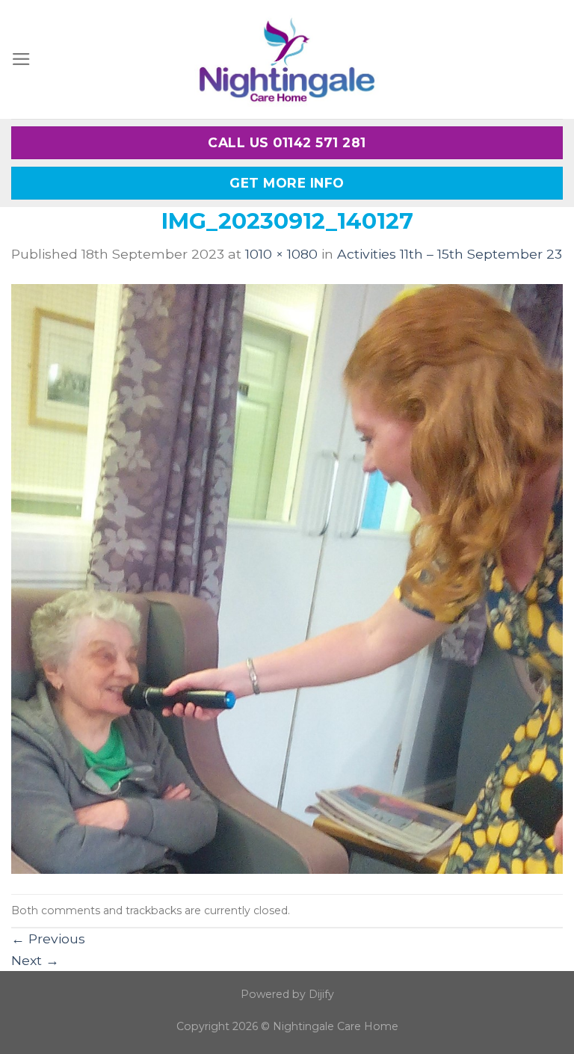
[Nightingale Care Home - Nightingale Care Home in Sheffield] (287, 59)
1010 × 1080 (281, 254)
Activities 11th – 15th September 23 (449, 254)
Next (35, 960)
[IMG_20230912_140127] (287, 577)
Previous (48, 938)
